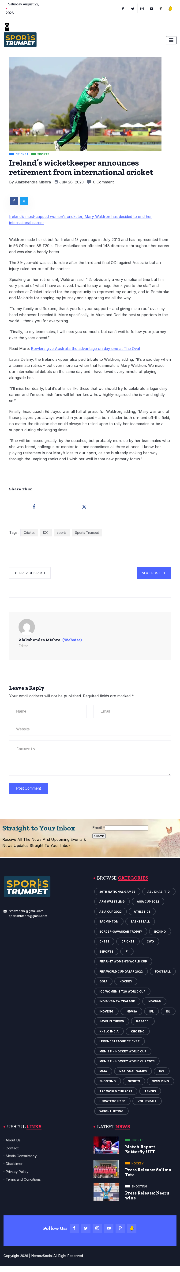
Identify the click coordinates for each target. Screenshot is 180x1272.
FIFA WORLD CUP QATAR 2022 (121, 971)
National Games (133, 1071)
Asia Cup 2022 (148, 901)
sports (62, 533)
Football (163, 971)
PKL (162, 1071)
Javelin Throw (111, 1021)
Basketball (140, 921)
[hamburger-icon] (171, 40)
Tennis (150, 1091)
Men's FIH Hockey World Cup (122, 1051)
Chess (104, 941)
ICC (46, 533)
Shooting (107, 1081)
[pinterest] (162, 8)
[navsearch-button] (7, 27)
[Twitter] (133, 8)
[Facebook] (123, 8)
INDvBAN (154, 1001)
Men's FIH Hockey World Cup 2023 (126, 1061)
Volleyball (147, 1101)
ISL (168, 1011)
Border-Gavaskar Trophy (120, 931)
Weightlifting (111, 1111)
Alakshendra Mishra (33, 182)
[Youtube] (152, 8)
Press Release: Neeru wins (147, 1195)
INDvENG (106, 1011)
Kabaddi (143, 1021)
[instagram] (143, 8)
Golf (103, 981)
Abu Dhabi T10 (158, 891)
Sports (134, 1081)
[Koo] (171, 8)
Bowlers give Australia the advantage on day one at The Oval (85, 348)
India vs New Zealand (117, 1001)
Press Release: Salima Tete (148, 1172)
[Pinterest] (120, 1228)
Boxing (160, 931)
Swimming (160, 1081)
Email (98, 827)
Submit (99, 836)
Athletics (142, 911)
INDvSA (131, 1011)
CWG (150, 941)
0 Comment (103, 182)
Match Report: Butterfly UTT (141, 1149)
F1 (126, 951)
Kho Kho (138, 1031)
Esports (106, 951)
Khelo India (109, 1031)
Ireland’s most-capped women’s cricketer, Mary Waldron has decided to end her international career (80, 219)
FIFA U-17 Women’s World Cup (123, 961)
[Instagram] (97, 1228)
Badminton (108, 921)
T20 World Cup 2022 (115, 1091)
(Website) (72, 640)
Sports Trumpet (87, 533)
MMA (103, 1071)
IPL (151, 1011)
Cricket (29, 533)
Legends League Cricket (119, 1041)
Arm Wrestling (112, 901)
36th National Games (117, 891)
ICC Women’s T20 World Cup (122, 991)
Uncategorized (112, 1101)
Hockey (126, 981)
